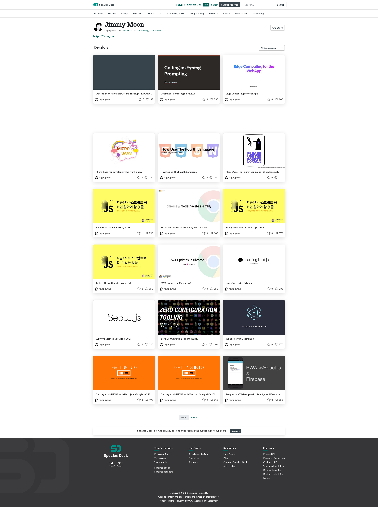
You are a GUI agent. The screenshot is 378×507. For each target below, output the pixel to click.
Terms (171, 500)
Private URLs (270, 454)
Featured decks (162, 467)
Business (112, 13)
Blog (225, 458)
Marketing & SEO (176, 13)
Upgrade (236, 431)
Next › (194, 417)
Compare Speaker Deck (235, 462)
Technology (258, 13)
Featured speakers (163, 471)
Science (226, 13)
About (163, 500)
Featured (98, 13)
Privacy (180, 500)
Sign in (214, 4)
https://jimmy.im (103, 36)
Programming (197, 13)
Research (213, 13)
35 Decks (127, 30)
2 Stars (279, 27)
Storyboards (241, 13)
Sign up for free (229, 4)
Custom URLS (270, 462)
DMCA (189, 500)
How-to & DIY (155, 13)
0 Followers (157, 30)
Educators (194, 458)
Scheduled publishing (274, 466)
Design (124, 13)
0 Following (143, 30)
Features (180, 4)
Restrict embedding (273, 474)
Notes (266, 478)
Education (138, 13)
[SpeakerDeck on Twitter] (120, 464)
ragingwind (104, 99)
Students (193, 462)
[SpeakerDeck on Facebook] (112, 464)
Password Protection (274, 458)
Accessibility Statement (206, 500)
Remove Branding (272, 470)
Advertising (229, 466)
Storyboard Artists (198, 454)
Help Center (229, 454)
